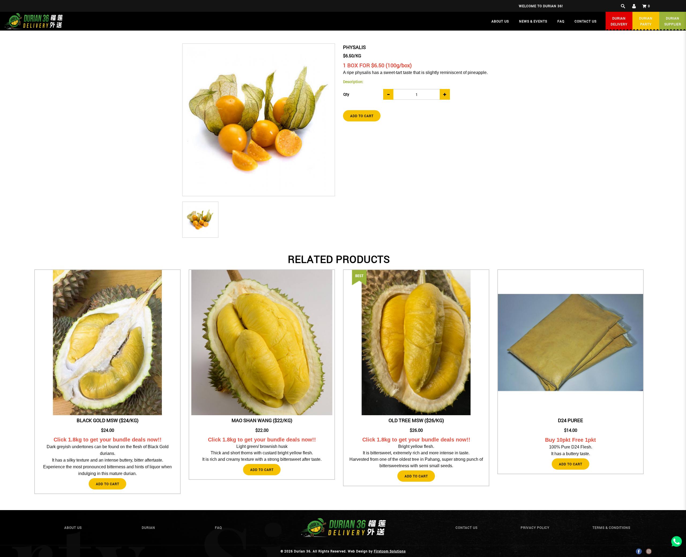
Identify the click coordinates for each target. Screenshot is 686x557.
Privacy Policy (535, 527)
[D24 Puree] (570, 342)
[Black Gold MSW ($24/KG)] (107, 342)
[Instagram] (649, 551)
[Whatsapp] (676, 542)
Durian (148, 527)
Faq (218, 527)
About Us (73, 527)
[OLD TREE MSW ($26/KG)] (359, 277)
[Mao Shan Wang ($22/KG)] (261, 342)
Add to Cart (362, 116)
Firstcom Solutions (390, 551)
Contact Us (467, 527)
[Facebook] (639, 551)
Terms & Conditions (611, 527)
